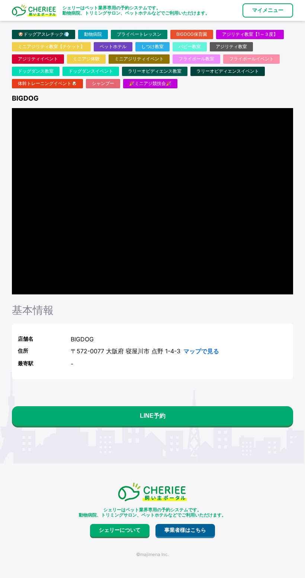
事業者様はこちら (185, 530)
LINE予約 (153, 416)
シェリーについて (120, 530)
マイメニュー (267, 10)
